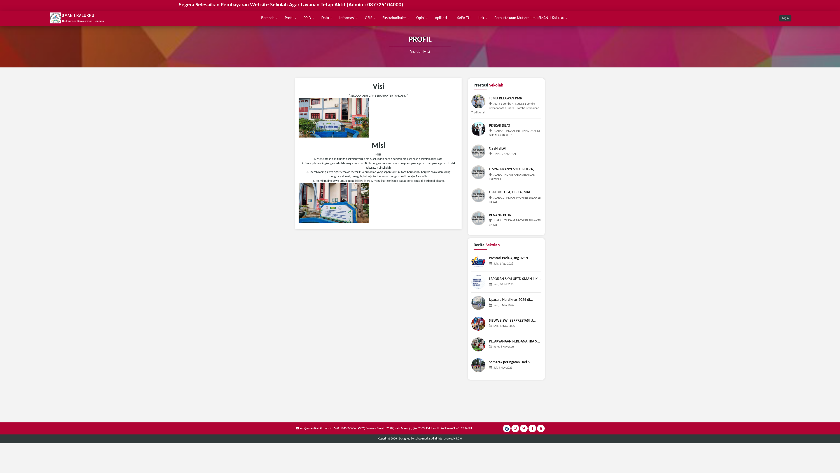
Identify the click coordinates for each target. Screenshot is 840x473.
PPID (308, 18)
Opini (420, 18)
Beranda (268, 18)
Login (785, 18)
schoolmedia (422, 438)
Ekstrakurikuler (394, 18)
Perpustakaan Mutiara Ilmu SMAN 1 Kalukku (529, 18)
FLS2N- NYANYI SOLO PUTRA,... (513, 169)
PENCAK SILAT (499, 126)
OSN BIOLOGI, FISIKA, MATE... (512, 192)
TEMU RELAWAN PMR (505, 98)
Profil (289, 18)
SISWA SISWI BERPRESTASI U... (512, 321)
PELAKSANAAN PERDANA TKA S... (514, 341)
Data (325, 18)
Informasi (347, 18)
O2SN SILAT (498, 148)
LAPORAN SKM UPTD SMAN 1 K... (515, 279)
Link (481, 18)
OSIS (369, 18)
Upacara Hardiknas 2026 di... (511, 300)
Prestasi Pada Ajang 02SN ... (510, 258)
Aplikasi (441, 18)
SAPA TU (464, 18)
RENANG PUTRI (501, 215)
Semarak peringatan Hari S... (511, 362)
